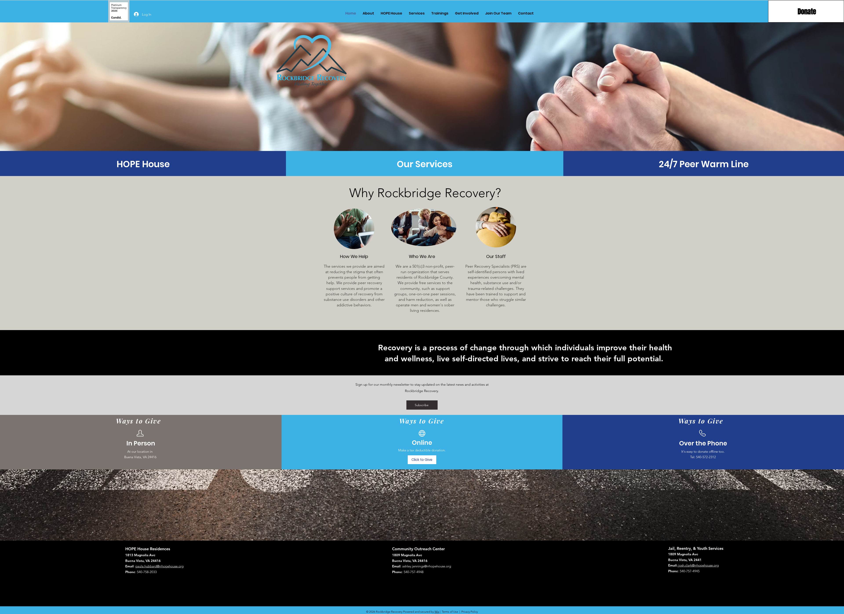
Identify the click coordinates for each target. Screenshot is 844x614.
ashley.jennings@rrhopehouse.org (426, 566)
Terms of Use (450, 611)
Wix (437, 611)
